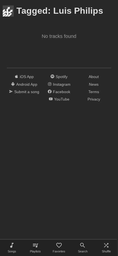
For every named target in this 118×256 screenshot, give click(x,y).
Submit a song (26, 92)
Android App (26, 84)
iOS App (27, 76)
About (94, 76)
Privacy (94, 99)
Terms (93, 92)
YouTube (61, 99)
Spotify (62, 76)
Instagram (62, 84)
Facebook (61, 92)
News (94, 84)
